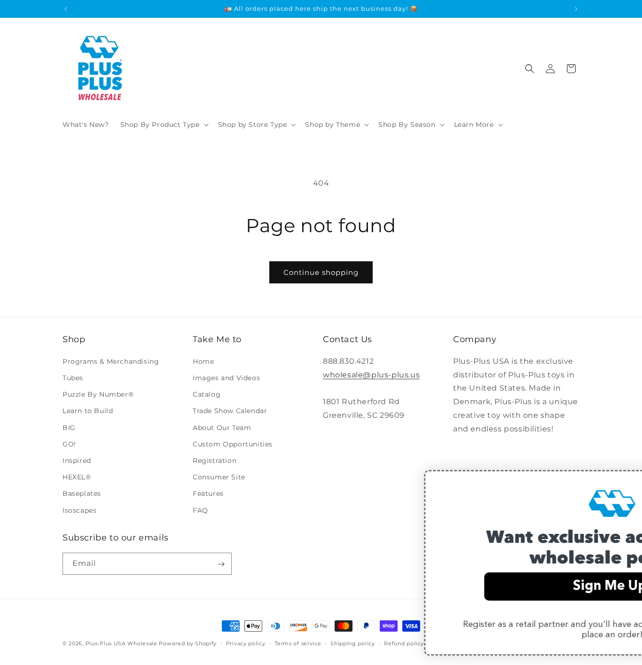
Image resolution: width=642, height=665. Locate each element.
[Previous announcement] (65, 9)
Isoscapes (79, 510)
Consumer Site (219, 477)
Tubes (73, 378)
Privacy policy (246, 643)
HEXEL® (77, 477)
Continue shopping (321, 272)
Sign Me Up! (474, 586)
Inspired (77, 460)
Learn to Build (88, 411)
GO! (69, 443)
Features (208, 493)
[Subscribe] (221, 564)
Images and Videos (226, 378)
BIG (69, 427)
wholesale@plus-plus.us (371, 374)
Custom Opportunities (233, 443)
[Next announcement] (576, 9)
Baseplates (82, 493)
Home (203, 361)
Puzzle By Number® (98, 394)
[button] (163, 124)
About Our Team (222, 427)
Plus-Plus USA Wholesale (121, 643)
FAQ (200, 510)
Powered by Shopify (188, 643)
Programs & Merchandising (111, 361)
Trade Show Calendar (230, 411)
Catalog (206, 394)
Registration (214, 460)
